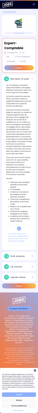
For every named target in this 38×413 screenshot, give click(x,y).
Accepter (19, 395)
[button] (35, 370)
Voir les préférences (19, 406)
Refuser (19, 400)
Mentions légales (18, 410)
